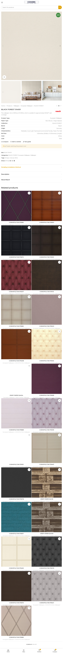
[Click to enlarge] (4, 77)
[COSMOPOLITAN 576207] (16, 275)
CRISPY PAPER (19, 397)
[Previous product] (57, 106)
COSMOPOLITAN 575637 (16, 533)
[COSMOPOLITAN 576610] (47, 240)
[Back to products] (59, 106)
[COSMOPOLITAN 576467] (47, 448)
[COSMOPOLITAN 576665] (16, 309)
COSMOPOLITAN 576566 (16, 637)
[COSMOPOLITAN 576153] (16, 448)
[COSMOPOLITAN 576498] (16, 344)
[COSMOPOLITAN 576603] (47, 206)
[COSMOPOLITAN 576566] (16, 621)
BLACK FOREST (39, 106)
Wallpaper (16, 106)
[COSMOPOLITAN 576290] (47, 413)
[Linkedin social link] (12, 161)
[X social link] (8, 161)
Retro (16, 158)
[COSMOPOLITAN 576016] (16, 586)
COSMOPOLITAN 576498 (16, 361)
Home (3, 106)
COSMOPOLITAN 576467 (46, 464)
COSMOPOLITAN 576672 (16, 257)
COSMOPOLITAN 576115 (47, 291)
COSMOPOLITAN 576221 (46, 603)
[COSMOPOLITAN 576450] (16, 551)
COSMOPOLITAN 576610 (46, 257)
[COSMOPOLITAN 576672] (16, 240)
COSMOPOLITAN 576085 (46, 395)
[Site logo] (31, 2)
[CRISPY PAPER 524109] (47, 517)
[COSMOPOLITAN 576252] (47, 344)
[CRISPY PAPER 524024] (16, 379)
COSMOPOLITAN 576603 (46, 222)
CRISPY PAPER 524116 (46, 499)
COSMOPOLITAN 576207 (16, 291)
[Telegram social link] (14, 161)
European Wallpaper (27, 106)
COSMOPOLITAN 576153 (16, 464)
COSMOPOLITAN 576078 (16, 499)
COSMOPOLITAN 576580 (16, 222)
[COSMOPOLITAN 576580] (16, 206)
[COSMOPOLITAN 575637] (16, 517)
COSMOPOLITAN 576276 (46, 568)
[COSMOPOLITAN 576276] (47, 551)
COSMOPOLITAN (19, 224)
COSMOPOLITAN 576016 (16, 603)
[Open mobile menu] (2, 2)
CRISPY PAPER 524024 (16, 395)
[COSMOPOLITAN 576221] (47, 586)
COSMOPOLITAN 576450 (16, 568)
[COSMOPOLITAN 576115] (47, 275)
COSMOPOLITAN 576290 (46, 430)
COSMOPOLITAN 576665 (16, 326)
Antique (7, 158)
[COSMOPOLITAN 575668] (16, 413)
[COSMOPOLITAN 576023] (47, 309)
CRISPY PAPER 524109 (46, 533)
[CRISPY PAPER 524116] (47, 482)
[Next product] (61, 106)
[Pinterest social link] (10, 161)
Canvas (12, 158)
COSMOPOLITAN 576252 (46, 361)
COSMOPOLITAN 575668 (16, 430)
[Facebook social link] (6, 161)
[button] (3, 46)
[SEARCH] (60, 7)
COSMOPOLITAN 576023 (46, 326)
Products (9, 106)
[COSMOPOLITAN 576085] (47, 379)
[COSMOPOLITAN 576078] (16, 482)
